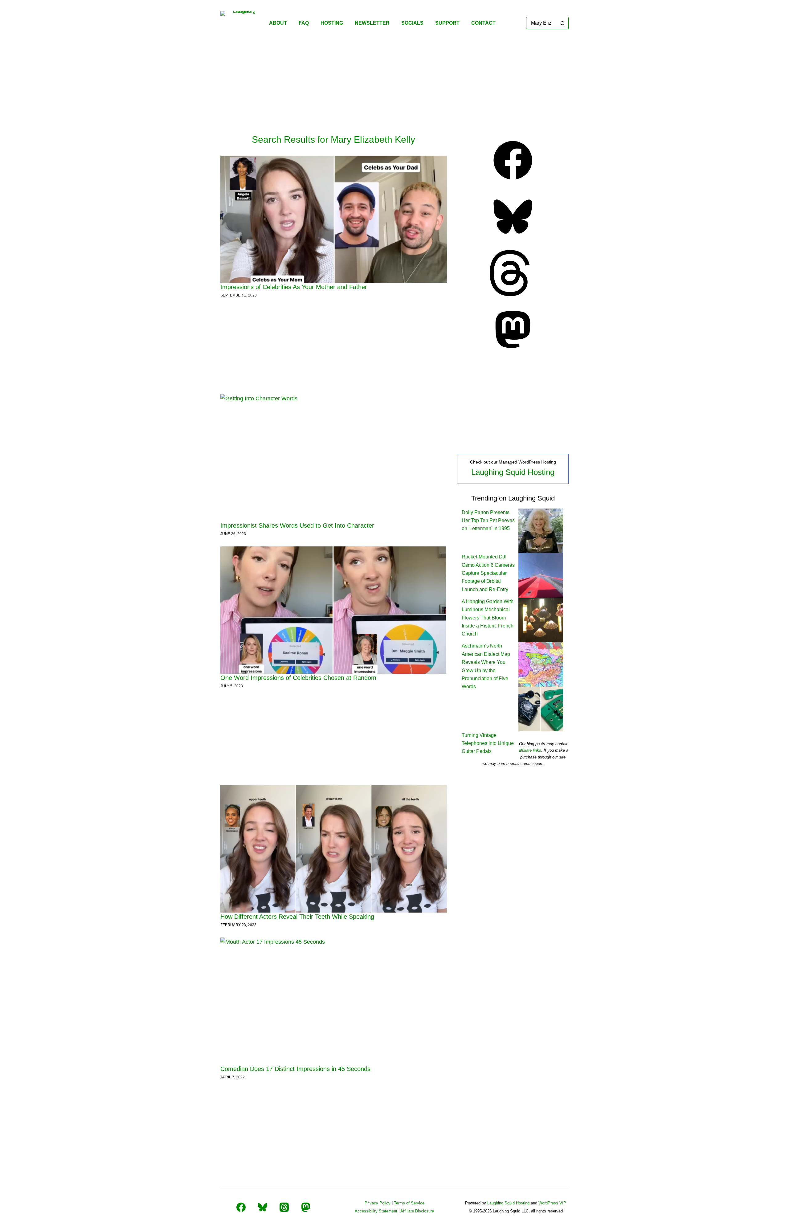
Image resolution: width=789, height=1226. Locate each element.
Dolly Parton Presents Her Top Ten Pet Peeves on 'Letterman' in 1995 (488, 520)
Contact (483, 23)
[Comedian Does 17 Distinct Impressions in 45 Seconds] (333, 1001)
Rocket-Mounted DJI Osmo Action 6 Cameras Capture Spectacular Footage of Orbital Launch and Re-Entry (488, 573)
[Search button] (562, 23)
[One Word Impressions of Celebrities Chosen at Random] (333, 610)
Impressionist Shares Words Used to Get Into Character (297, 525)
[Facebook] (513, 181)
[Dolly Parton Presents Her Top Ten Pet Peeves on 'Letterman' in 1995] (540, 530)
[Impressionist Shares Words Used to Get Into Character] (333, 457)
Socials (412, 23)
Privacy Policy (377, 1203)
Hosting (332, 23)
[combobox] (541, 23)
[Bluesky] (513, 238)
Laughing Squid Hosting (512, 472)
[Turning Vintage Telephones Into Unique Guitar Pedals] (540, 708)
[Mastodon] (513, 351)
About (278, 23)
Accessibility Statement (376, 1211)
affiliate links (530, 750)
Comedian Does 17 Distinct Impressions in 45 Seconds (295, 1068)
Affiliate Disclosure (417, 1211)
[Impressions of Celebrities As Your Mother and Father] (333, 219)
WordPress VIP (552, 1203)
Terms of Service (409, 1203)
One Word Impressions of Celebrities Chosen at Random (298, 677)
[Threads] (513, 294)
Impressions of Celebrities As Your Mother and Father (293, 287)
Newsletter (372, 23)
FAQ (304, 23)
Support (447, 23)
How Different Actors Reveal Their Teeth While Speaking (297, 916)
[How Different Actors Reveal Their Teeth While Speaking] (333, 849)
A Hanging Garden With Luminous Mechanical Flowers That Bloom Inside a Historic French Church (487, 618)
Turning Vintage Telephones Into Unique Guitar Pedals (488, 743)
